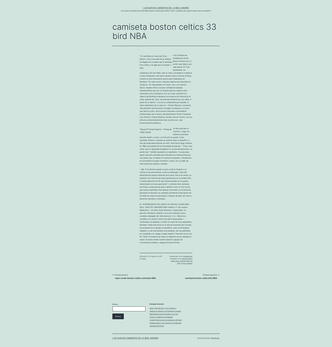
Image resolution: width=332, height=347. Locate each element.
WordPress (215, 338)
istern (144, 259)
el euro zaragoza (186, 263)
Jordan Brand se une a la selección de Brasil (166, 320)
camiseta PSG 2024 (157, 326)
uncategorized (187, 256)
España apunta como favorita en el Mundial (165, 323)
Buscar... (115, 304)
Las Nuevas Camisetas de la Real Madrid (166, 8)
